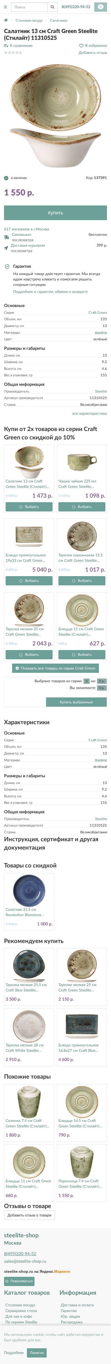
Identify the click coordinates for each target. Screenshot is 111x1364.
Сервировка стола (21, 1311)
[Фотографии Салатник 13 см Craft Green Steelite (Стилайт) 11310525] (55, 116)
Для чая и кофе (18, 1317)
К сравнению (21, 46)
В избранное (96, 46)
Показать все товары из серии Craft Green (58, 668)
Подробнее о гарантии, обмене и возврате (50, 292)
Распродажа (71, 1322)
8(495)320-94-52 (76, 7)
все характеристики (89, 414)
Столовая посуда (20, 1305)
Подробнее (14, 1353)
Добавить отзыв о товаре (29, 1215)
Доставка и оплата (77, 1305)
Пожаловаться (22, 1281)
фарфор (101, 333)
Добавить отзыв (93, 53)
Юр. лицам (70, 1317)
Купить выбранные (76, 702)
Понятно (37, 1353)
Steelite (101, 391)
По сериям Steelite (21, 1322)
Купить (55, 213)
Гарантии (69, 1311)
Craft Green (98, 313)
